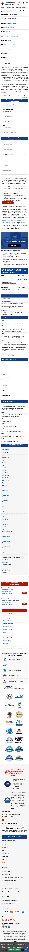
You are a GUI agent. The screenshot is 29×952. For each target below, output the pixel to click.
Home (2, 7)
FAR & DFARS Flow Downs (9, 900)
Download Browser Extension (11, 923)
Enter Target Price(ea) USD (9, 130)
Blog (3, 850)
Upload (13, 245)
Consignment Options (8, 903)
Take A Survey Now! (16, 836)
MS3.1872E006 (6, 546)
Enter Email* (5, 163)
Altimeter (5, 632)
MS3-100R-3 (5, 475)
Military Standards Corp (7, 589)
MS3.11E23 (5, 505)
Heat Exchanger (7, 626)
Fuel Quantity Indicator (9, 618)
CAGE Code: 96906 (6, 596)
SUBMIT (8, 203)
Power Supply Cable (8, 623)
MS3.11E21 (5, 500)
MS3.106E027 (5, 490)
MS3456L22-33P (5, 587)
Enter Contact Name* (8, 142)
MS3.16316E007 (6, 536)
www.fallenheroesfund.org (18, 805)
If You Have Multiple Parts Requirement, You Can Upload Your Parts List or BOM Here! (14, 240)
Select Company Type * (8, 153)
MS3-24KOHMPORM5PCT (8, 556)
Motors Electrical (7, 638)
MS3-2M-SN (5, 569)
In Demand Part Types (9, 614)
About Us (5, 847)
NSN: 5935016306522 (6, 593)
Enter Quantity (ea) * (7, 114)
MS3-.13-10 (5, 524)
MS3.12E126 (5, 520)
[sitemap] (3, 863)
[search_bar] (24, 3)
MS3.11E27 (5, 510)
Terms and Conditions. (20, 185)
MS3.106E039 (5, 495)
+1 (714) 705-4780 (11, 823)
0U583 (9, 40)
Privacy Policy (6, 871)
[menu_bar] (27, 3)
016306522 (7, 31)
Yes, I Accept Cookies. (14, 949)
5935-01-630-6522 (9, 27)
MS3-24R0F (5, 562)
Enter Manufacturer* (8, 109)
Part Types (5, 856)
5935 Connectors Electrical (10, 44)
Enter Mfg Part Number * (9, 104)
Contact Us (5, 853)
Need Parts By (6, 120)
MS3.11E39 (5, 515)
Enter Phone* (5, 158)
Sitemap (4, 859)
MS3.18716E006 (6, 541)
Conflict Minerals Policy (9, 880)
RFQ (24, 592)
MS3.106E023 (5, 485)
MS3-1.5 (4, 465)
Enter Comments (6, 168)
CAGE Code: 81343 (6, 607)
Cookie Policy (6, 874)
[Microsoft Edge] (9, 926)
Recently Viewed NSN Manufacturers (13, 648)
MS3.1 (3, 460)
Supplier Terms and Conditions (11, 888)
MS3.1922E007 (6, 551)
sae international (13, 23)
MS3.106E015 (5, 480)
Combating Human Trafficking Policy (12, 877)
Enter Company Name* (8, 147)
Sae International (10, 7)
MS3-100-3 (5, 470)
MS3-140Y (5, 529)
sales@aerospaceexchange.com (13, 820)
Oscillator (5, 643)
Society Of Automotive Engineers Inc (10, 600)
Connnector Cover (7, 629)
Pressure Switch (7, 620)
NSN (4, 125)
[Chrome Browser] (3, 926)
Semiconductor (7, 635)
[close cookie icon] (27, 947)
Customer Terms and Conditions (11, 892)
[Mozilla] (6, 926)
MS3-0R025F (5, 449)
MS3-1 (3, 456)
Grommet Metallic (7, 640)
